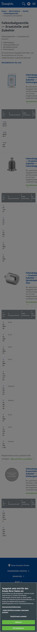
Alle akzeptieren (18, 628)
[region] (18, 607)
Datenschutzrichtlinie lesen (11, 607)
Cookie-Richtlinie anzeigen (12, 610)
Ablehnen (18, 622)
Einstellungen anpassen (18, 616)
